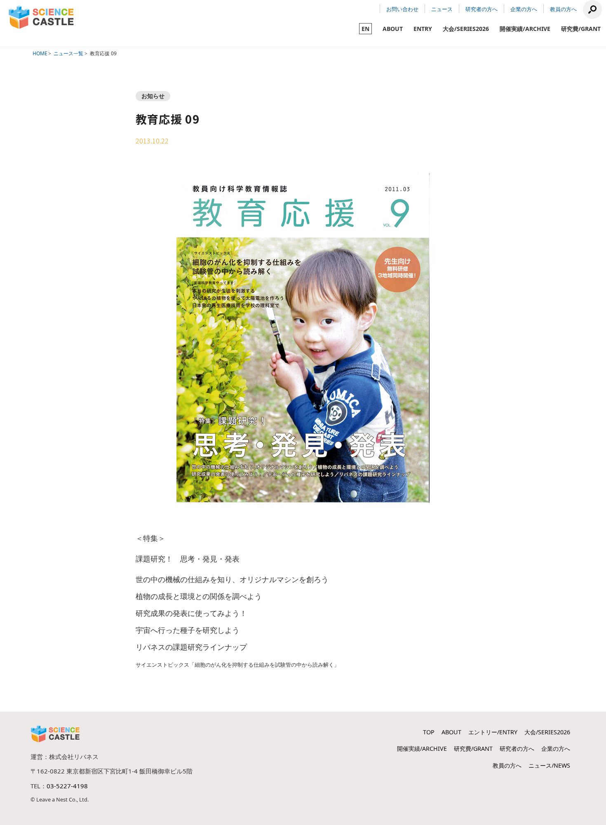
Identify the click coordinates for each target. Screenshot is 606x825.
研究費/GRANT (581, 29)
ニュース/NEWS (549, 765)
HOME (40, 53)
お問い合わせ (402, 9)
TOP (429, 732)
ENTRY (422, 29)
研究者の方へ (481, 9)
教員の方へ (563, 9)
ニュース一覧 (68, 53)
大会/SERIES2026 (466, 29)
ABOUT (393, 29)
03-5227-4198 (67, 786)
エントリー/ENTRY (492, 732)
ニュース (442, 9)
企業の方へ (523, 9)
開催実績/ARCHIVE (525, 29)
